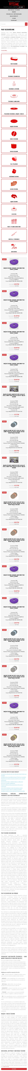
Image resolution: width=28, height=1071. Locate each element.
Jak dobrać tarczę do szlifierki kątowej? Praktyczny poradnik (13, 777)
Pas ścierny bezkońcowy (7, 835)
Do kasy (21, 7)
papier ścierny (4, 1057)
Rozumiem (14, 1069)
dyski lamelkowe (8, 43)
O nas (14, 18)
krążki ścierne (16, 43)
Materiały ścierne (14, 9)
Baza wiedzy (14, 16)
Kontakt (14, 20)
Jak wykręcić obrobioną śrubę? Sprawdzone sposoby (12, 788)
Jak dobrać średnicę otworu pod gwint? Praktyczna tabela (13, 791)
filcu (15, 858)
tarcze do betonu (5, 1039)
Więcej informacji (6, 1066)
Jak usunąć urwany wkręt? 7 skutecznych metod (11, 789)
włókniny (9, 858)
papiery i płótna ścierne (20, 44)
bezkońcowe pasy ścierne (16, 41)
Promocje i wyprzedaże (14, 14)
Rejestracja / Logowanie (14, 1)
